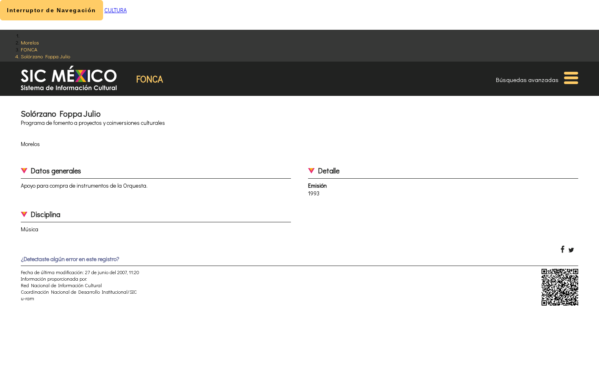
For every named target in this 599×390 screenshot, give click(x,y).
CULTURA (115, 10)
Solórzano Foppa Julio (45, 56)
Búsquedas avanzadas (527, 79)
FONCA (29, 49)
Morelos (30, 42)
